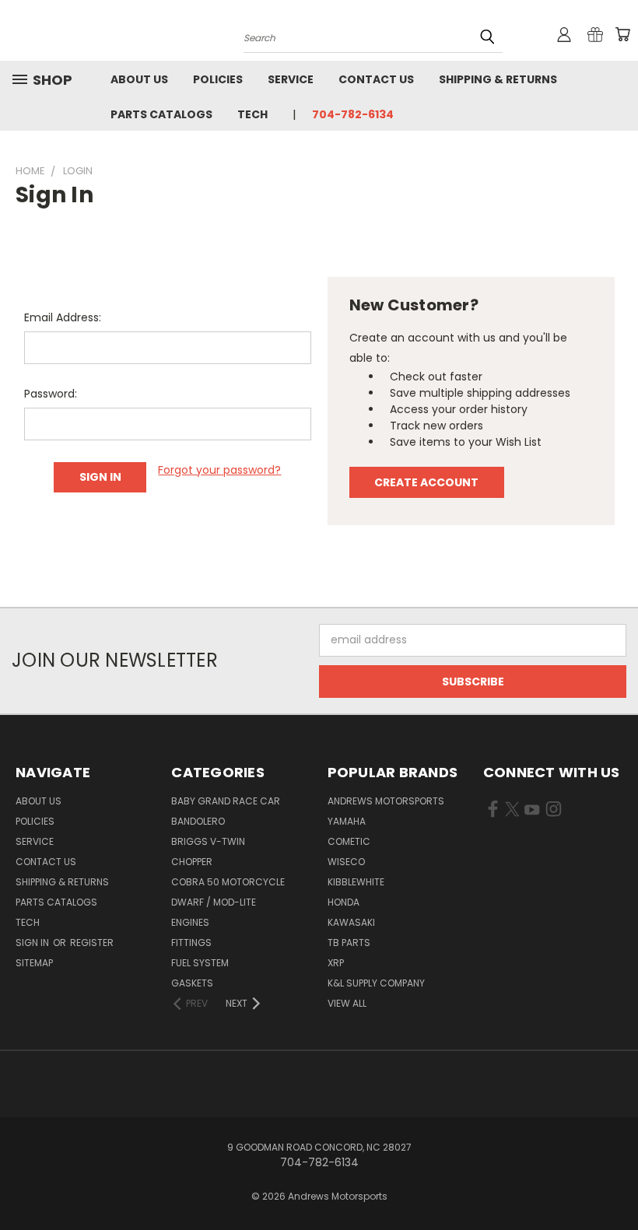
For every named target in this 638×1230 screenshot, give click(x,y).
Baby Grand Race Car (225, 801)
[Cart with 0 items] (622, 34)
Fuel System (200, 962)
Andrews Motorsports (386, 801)
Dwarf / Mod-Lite (213, 902)
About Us (139, 79)
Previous (614, 1181)
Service (291, 79)
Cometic (349, 841)
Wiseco (346, 861)
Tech (252, 114)
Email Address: (62, 317)
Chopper (191, 861)
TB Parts (349, 942)
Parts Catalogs (161, 114)
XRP (336, 962)
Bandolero (198, 821)
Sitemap (34, 962)
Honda (343, 902)
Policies (218, 79)
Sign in (33, 942)
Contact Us (376, 79)
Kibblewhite (356, 881)
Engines (190, 922)
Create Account (426, 482)
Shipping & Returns (498, 79)
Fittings (191, 942)
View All (347, 1003)
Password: (50, 393)
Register (92, 942)
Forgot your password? (219, 470)
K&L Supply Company (376, 983)
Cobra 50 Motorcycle (228, 881)
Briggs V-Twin (208, 841)
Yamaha (347, 821)
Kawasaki (351, 922)
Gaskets (192, 983)
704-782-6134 (353, 114)
